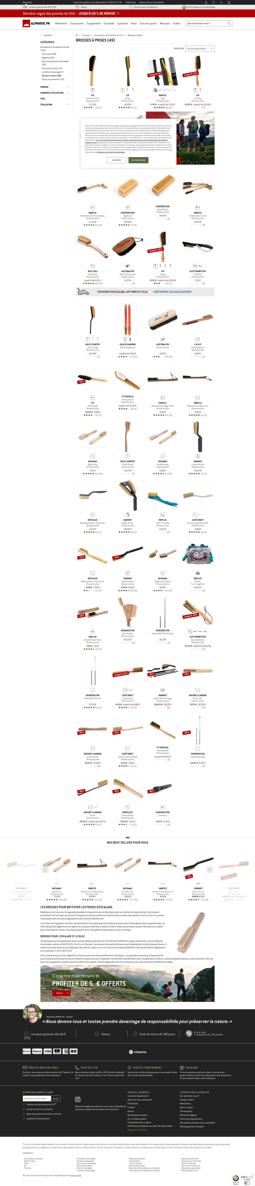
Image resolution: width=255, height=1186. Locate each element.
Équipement (94, 23)
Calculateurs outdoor (33, 1158)
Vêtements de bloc (137, 1158)
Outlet (176, 23)
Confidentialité (139, 1118)
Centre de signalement (191, 1118)
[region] (128, 143)
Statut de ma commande (140, 1099)
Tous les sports (148, 23)
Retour (131, 1111)
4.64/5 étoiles (200, 7)
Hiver (134, 23)
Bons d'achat (186, 1107)
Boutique (27, 2)
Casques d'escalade (85, 1161)
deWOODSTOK (66, 944)
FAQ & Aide (133, 1103)
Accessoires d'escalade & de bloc (109, 35)
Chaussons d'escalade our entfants (144, 1170)
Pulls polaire (134, 1161)
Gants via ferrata (188, 1163)
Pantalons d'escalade (86, 1158)
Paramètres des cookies (139, 1122)
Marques (165, 23)
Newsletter (185, 1103)
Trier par (179, 48)
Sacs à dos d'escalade (86, 1163)
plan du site (76, 1175)
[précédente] (150, 90)
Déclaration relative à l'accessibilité (197, 1122)
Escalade (109, 23)
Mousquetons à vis (189, 1170)
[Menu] (252, 1176)
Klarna (84, 7)
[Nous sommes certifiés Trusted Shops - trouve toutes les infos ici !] (189, 1033)
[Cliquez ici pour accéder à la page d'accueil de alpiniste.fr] (37, 23)
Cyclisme (122, 23)
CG (129, 1118)
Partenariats (186, 1111)
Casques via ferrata (189, 1158)
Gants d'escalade (84, 1165)
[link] (55, 35)
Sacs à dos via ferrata (190, 1165)
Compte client (187, 1099)
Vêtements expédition (191, 1168)
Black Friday (29, 1161)
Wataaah (88, 944)
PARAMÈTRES (117, 160)
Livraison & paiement (138, 1095)
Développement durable (192, 1126)
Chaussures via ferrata (191, 1161)
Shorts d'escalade (84, 1168)
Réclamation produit (138, 1115)
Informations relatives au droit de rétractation (150, 1126)
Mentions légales (188, 1115)
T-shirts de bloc (135, 1163)
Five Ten (27, 1168)
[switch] (247, 1183)
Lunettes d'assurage (86, 1170)
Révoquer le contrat (137, 1129)
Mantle (77, 944)
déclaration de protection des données (111, 152)
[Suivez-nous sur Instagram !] (80, 1100)
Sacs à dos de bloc (137, 1165)
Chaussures (77, 23)
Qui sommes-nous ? (190, 1095)
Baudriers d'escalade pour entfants (144, 1168)
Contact (131, 1107)
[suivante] (175, 90)
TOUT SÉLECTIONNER (138, 160)
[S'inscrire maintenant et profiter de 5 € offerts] (127, 983)
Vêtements (61, 23)
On (25, 1165)
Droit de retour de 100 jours (146, 7)
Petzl (26, 1163)
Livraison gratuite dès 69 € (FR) (42, 7)
